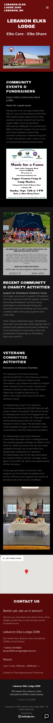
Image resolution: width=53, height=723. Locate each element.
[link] (19, 10)
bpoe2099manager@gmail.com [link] (19, 651)
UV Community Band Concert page (24, 142)
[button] (47, 7)
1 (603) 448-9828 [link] (12, 648)
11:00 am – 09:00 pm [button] (26, 666)
